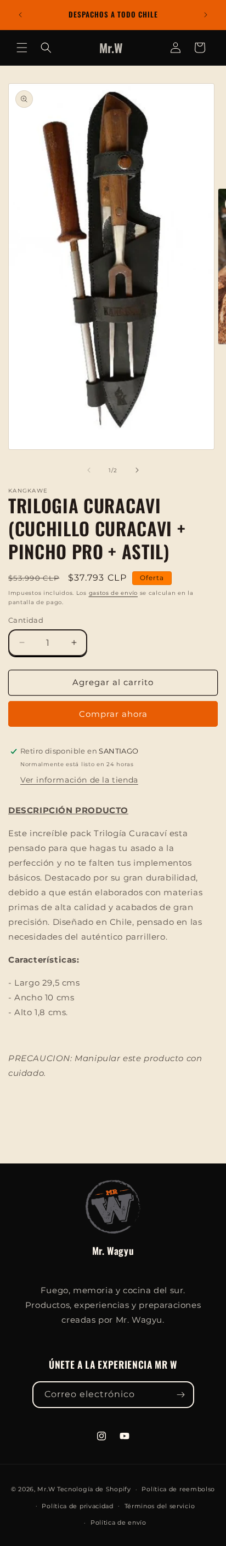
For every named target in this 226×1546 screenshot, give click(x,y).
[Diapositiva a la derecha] (137, 470)
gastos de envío (113, 593)
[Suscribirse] (181, 1394)
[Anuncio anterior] (20, 15)
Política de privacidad (77, 1506)
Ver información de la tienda (79, 780)
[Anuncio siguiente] (206, 15)
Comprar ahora (113, 714)
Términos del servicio (160, 1506)
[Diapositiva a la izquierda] (89, 470)
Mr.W (46, 1489)
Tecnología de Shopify (94, 1489)
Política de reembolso (178, 1489)
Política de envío (118, 1522)
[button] (22, 48)
